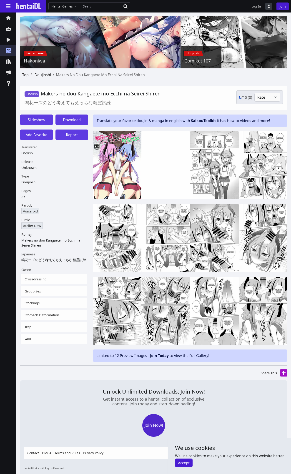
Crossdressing (36, 279)
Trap (28, 326)
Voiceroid (30, 211)
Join (282, 6)
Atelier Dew (32, 225)
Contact (33, 453)
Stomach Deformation (42, 315)
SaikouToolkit (203, 120)
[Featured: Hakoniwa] (110, 41)
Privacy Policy (93, 453)
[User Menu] (268, 6)
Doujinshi (43, 74)
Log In (256, 6)
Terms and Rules (67, 453)
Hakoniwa (34, 61)
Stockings (32, 303)
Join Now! (154, 425)
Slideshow (36, 119)
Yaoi (28, 339)
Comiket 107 (197, 61)
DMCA (46, 453)
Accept (184, 462)
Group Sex (33, 291)
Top (25, 74)
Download (72, 119)
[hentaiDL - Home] (28, 6)
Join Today (159, 355)
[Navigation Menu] (8, 6)
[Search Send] (125, 6)
